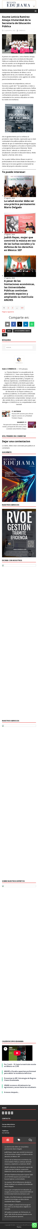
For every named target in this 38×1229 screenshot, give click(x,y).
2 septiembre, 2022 (9, 30)
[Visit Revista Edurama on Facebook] (12, 1113)
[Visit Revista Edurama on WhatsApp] (3, 1113)
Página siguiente (8, 312)
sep (5, 335)
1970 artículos (23, 369)
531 (22, 308)
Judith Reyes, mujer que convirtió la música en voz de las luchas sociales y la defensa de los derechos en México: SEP (19, 1154)
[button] (35, 10)
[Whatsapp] (31, 324)
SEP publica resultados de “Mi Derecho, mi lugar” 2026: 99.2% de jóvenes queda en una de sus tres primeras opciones (18, 1214)
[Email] (7, 324)
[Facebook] (13, 324)
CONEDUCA (21, 30)
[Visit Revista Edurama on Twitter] (9, 1113)
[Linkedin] (25, 324)
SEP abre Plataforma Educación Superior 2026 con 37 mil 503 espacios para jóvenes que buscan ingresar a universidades (19, 1177)
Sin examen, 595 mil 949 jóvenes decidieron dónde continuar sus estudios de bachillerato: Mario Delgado (19, 1184)
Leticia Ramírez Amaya (22, 331)
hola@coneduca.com (8, 1126)
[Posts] (7, 1140)
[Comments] (30, 1140)
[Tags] (19, 1140)
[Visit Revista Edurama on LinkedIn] (6, 1113)
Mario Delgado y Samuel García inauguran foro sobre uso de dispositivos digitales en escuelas (18, 1207)
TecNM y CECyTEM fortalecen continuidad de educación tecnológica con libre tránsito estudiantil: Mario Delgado (18, 1199)
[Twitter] (19, 324)
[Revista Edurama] (19, 8)
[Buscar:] (19, 347)
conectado (20, 446)
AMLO (9, 331)
